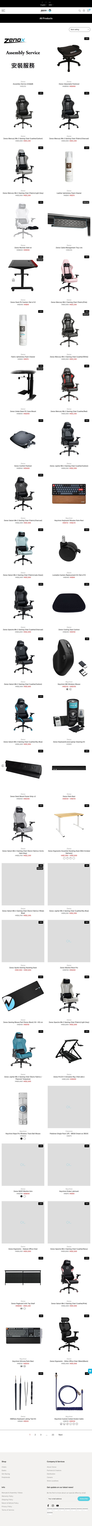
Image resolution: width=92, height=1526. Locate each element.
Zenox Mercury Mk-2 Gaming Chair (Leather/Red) (69, 411)
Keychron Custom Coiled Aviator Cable (69, 1419)
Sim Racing (6, 1474)
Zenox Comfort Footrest (23, 466)
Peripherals (6, 1477)
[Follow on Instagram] (46, 2)
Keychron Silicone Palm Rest (23, 1361)
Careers (50, 1477)
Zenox (23, 82)
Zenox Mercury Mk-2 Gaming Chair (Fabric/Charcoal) (69, 138)
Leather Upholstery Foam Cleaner (69, 193)
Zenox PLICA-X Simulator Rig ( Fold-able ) (69, 1077)
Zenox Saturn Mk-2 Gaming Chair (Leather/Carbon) (23, 684)
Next (60, 1435)
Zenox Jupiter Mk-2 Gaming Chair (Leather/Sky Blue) (69, 911)
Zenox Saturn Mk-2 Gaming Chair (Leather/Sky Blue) (23, 742)
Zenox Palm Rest (69, 796)
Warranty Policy (7, 1496)
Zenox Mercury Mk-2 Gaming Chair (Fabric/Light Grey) (23, 193)
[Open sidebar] (3, 766)
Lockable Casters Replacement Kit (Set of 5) (69, 575)
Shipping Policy (7, 1499)
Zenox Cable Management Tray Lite (69, 248)
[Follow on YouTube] (50, 2)
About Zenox (51, 1467)
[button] (88, 1502)
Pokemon (69, 1131)
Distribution (51, 1474)
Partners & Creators (54, 1470)
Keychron (69, 518)
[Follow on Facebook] (42, 2)
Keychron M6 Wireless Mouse (69, 684)
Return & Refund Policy (10, 1503)
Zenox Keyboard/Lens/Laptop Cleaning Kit (69, 742)
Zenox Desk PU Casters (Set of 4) (23, 302)
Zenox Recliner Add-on (23, 248)
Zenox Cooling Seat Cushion (69, 629)
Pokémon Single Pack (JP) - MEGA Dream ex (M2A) (69, 1133)
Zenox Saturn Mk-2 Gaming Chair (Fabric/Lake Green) (23, 575)
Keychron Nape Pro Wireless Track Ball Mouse (23, 1133)
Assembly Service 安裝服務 (23, 84)
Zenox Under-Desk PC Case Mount (23, 411)
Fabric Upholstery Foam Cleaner (23, 357)
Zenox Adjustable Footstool (69, 84)
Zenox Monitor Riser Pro (69, 968)
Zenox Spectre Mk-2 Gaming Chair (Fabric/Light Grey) (69, 1022)
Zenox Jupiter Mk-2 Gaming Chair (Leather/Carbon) (69, 466)
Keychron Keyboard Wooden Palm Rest (69, 520)
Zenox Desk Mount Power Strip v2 (23, 796)
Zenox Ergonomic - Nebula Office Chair (23, 1249)
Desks (4, 1470)
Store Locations (52, 1481)
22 (53, 1435)
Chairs (4, 1467)
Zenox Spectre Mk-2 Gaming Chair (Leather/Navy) (69, 1249)
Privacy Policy (7, 1506)
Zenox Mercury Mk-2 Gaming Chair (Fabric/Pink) (69, 302)
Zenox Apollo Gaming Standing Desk (23, 968)
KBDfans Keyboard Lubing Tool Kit (23, 1419)
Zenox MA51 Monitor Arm (23, 1191)
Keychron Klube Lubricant (69, 1191)
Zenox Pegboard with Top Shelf (23, 1303)
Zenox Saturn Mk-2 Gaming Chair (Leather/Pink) (69, 1303)
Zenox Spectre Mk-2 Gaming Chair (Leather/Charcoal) (23, 629)
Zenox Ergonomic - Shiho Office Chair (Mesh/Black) (69, 1361)
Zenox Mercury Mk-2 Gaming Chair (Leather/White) (69, 357)
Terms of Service (8, 1510)
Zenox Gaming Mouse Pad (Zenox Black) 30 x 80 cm (23, 1022)
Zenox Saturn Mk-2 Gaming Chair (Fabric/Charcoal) (23, 520)
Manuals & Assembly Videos (12, 1493)
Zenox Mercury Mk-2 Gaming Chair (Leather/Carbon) (23, 138)
